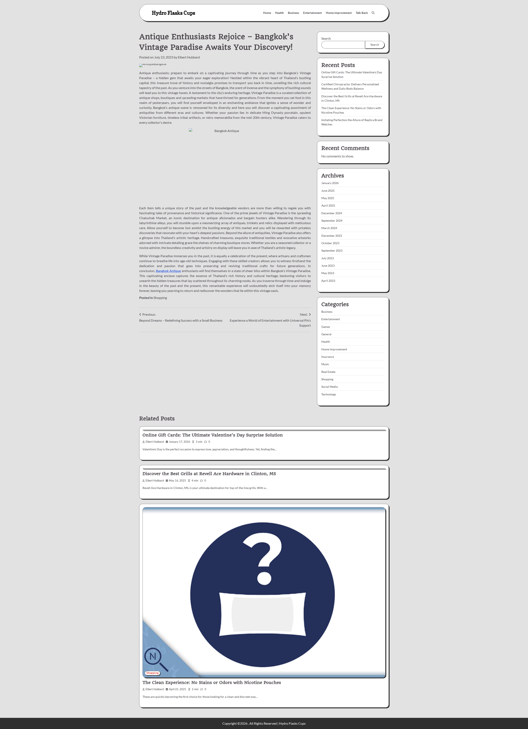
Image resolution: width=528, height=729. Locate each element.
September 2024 (331, 220)
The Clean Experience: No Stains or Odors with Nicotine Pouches (212, 682)
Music (325, 364)
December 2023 (331, 235)
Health (279, 12)
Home (267, 12)
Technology (328, 394)
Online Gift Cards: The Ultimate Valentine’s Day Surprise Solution (213, 435)
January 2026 (330, 183)
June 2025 (328, 190)
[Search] (373, 13)
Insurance (327, 356)
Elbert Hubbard (189, 57)
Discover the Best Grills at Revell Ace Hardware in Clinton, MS (209, 473)
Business (293, 12)
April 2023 (328, 280)
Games (325, 326)
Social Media (329, 386)
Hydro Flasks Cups (173, 13)
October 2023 (330, 243)
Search (326, 38)
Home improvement (339, 12)
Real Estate (328, 371)
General (326, 334)
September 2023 (331, 250)
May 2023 (327, 273)
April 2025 (328, 205)
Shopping (160, 298)
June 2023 (328, 265)
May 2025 (327, 198)
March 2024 (329, 228)
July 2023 (327, 258)
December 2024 (331, 213)
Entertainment (312, 12)
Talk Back (362, 12)
